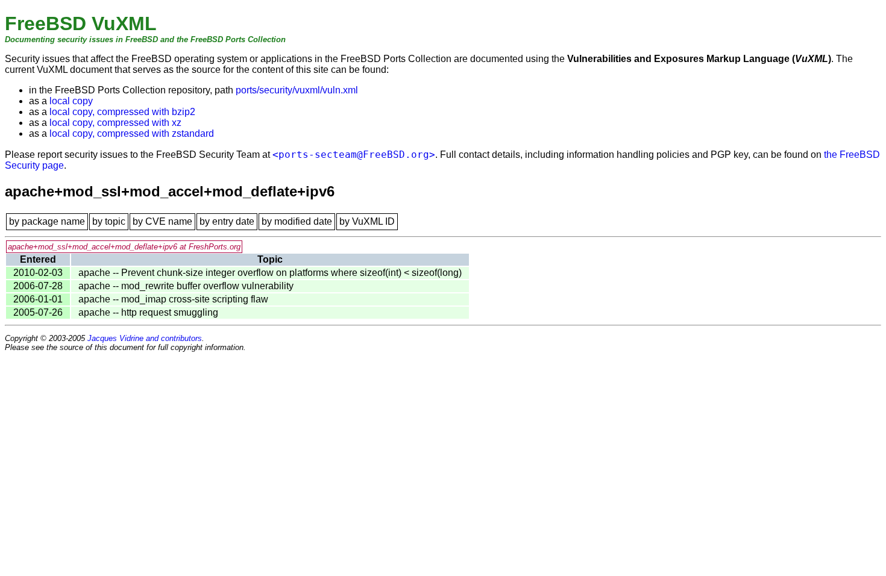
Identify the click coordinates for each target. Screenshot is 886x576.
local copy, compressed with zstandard (131, 133)
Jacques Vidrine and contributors (144, 338)
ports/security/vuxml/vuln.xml (297, 90)
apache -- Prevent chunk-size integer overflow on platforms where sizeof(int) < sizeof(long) (270, 273)
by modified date (297, 221)
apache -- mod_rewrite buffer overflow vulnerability (186, 286)
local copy (71, 101)
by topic (108, 221)
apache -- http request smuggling (148, 312)
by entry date (227, 221)
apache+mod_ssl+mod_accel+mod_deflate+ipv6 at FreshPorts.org (124, 246)
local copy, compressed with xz (115, 122)
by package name (47, 221)
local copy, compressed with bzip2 (122, 112)
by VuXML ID (367, 221)
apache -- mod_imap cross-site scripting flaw (173, 299)
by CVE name (162, 221)
